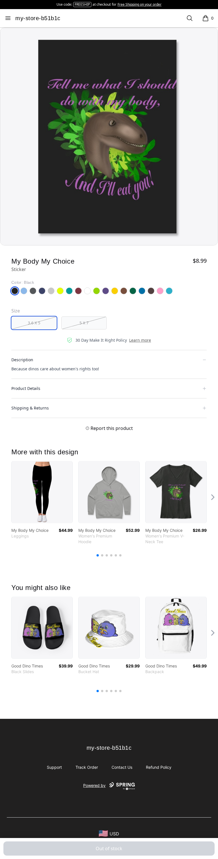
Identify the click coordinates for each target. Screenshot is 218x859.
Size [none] (15, 311)
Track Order (87, 767)
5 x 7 (84, 322)
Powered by (94, 785)
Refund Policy (158, 767)
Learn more (140, 340)
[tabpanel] (109, 136)
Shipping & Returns (30, 408)
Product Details (25, 388)
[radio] (34, 322)
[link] (42, 492)
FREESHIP (82, 4)
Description (22, 359)
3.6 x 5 (34, 322)
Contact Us (122, 767)
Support (54, 767)
